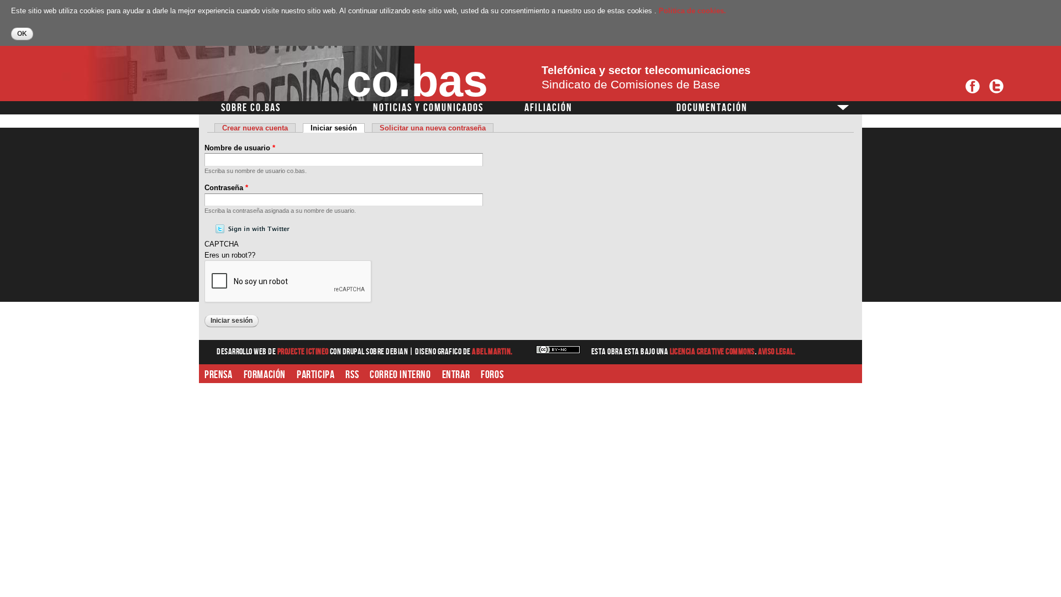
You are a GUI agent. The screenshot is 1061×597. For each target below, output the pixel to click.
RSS (352, 374)
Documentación (712, 107)
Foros (492, 374)
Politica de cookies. (692, 11)
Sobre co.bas (251, 107)
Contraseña (226, 188)
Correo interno (400, 374)
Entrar (456, 374)
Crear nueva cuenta (255, 128)
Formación (265, 374)
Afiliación (548, 107)
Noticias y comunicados (428, 107)
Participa (315, 374)
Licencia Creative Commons (712, 352)
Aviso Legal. (777, 352)
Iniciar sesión (338, 128)
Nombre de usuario (239, 148)
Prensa (218, 374)
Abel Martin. (492, 352)
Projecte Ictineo (303, 352)
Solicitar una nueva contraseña (433, 128)
